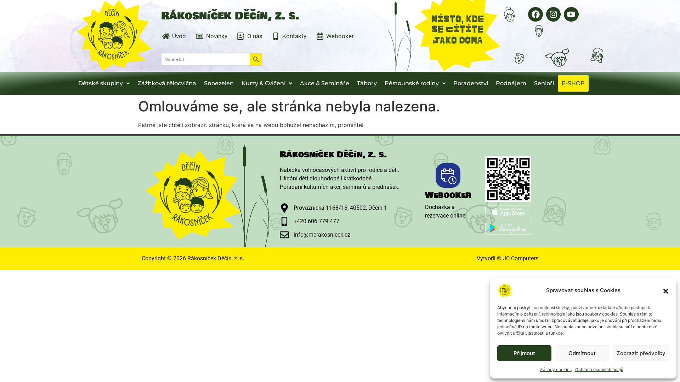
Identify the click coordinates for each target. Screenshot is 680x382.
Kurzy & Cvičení (263, 83)
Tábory (367, 83)
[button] (665, 290)
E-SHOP (573, 83)
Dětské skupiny (100, 83)
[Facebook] (535, 14)
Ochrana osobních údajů (599, 369)
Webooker (448, 195)
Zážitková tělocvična (166, 83)
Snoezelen (219, 83)
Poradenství (470, 83)
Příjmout (524, 353)
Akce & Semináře (324, 83)
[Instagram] (553, 14)
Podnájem (511, 83)
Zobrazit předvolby (641, 353)
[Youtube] (571, 14)
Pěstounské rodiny (412, 83)
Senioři (544, 83)
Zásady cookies (556, 369)
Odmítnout (582, 353)
